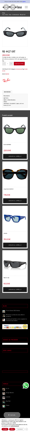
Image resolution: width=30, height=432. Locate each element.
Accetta (5, 429)
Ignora (24, 1)
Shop (3, 13)
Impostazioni (20, 429)
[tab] (7, 92)
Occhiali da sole (19, 69)
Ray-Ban (7, 74)
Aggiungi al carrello (19, 63)
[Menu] (25, 7)
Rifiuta (12, 429)
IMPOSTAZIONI (15, 426)
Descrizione (7, 92)
